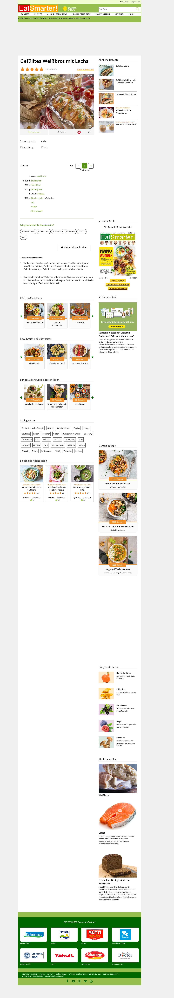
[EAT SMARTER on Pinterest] (73, 981)
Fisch (46, 445)
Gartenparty (70, 439)
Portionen (84, 170)
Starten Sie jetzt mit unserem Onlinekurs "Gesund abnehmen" (116, 334)
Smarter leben (103, 14)
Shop (132, 14)
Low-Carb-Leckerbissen (117, 483)
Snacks (35, 451)
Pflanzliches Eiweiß (57, 363)
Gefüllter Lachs (122, 66)
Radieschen (36, 180)
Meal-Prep (79, 404)
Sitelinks (42, 974)
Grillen (56, 434)
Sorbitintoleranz (63, 428)
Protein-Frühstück (80, 363)
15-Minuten (27, 439)
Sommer (25, 14)
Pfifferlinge (121, 689)
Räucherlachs (36, 198)
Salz (32, 202)
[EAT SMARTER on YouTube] (91, 981)
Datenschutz (74, 974)
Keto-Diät (80, 322)
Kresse (41, 193)
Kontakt (50, 974)
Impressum (63, 974)
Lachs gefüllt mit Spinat (126, 94)
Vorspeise (68, 451)
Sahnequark (36, 189)
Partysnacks (46, 451)
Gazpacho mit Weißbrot (126, 124)
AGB (56, 974)
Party (80, 439)
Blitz (37, 439)
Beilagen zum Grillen (71, 434)
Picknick (36, 445)
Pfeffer (33, 206)
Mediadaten (49, 976)
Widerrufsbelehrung (110, 974)
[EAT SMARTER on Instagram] (79, 981)
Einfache (46, 439)
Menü (57, 451)
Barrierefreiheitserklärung (32, 976)
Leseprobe (103, 278)
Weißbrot (41, 176)
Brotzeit (25, 451)
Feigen (119, 721)
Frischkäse (35, 185)
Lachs (102, 832)
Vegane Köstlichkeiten (118, 569)
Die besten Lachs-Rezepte (33, 428)
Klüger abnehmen (81, 14)
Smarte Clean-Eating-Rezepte (117, 526)
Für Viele (57, 439)
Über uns (25, 974)
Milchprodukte (57, 445)
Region (77, 428)
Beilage (78, 451)
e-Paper (133, 278)
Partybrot (26, 445)
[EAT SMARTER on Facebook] (67, 981)
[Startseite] (38, 8)
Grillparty (88, 434)
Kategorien (59, 976)
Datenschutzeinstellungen (90, 974)
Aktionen (119, 14)
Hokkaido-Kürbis (123, 673)
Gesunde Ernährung (57, 14)
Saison (36, 434)
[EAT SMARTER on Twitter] (85, 981)
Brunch (81, 445)
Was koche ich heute (34, 404)
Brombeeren (121, 705)
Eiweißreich (34, 363)
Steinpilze (120, 737)
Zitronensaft (36, 211)
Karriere (34, 974)
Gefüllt (50, 428)
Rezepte (38, 14)
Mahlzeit (71, 445)
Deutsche (26, 434)
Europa (86, 428)
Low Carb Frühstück (34, 322)
